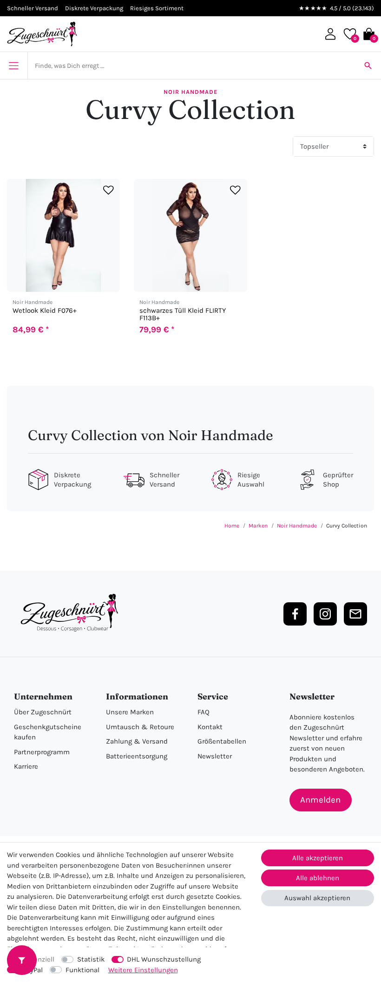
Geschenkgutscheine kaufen (47, 732)
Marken (258, 525)
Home (231, 525)
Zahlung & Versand (137, 741)
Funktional (82, 970)
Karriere (26, 766)
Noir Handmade (190, 91)
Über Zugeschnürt (43, 712)
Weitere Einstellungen (143, 970)
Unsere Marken (130, 712)
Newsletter (214, 756)
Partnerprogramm (42, 752)
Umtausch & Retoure (140, 727)
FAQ (203, 712)
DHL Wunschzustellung (164, 959)
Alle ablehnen (317, 878)
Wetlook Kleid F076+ (45, 311)
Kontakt (210, 727)
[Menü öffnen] (13, 65)
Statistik (91, 959)
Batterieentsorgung (136, 756)
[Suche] (368, 65)
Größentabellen (221, 741)
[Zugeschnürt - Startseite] (42, 33)
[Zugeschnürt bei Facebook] (295, 614)
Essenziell (38, 959)
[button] (330, 34)
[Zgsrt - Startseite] (72, 613)
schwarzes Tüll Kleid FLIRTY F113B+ (182, 314)
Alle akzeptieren (317, 858)
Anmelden (320, 800)
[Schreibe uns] (355, 614)
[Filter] (22, 960)
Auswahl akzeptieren (317, 898)
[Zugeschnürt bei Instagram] (325, 614)
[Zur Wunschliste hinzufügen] (108, 190)
